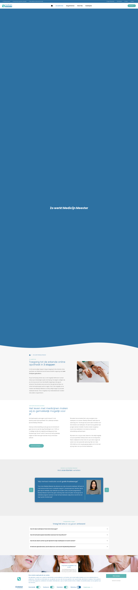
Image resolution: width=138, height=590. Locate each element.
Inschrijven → (131, 5)
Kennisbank (119, 1)
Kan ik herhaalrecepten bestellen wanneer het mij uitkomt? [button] (48, 535)
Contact (132, 1)
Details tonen (87, 587)
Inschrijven (88, 6)
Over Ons (80, 6)
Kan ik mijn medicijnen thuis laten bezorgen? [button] (44, 529)
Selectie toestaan (116, 580)
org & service (84, 444)
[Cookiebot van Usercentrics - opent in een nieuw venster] (19, 587)
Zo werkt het (59, 6)
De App (126, 1)
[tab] (69, 529)
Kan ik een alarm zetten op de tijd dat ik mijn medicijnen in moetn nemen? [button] (52, 540)
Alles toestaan (116, 576)
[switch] (52, 587)
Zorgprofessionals (110, 1)
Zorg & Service (70, 6)
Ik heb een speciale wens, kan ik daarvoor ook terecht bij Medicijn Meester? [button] (53, 546)
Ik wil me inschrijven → (36, 445)
